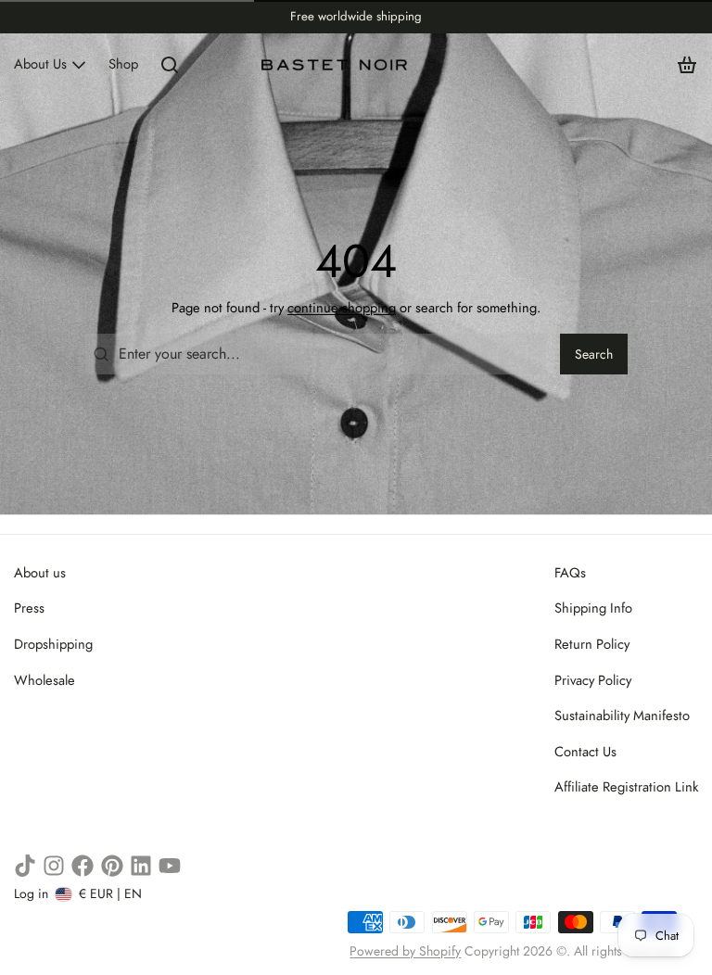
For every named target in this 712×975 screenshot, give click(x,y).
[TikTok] (25, 866)
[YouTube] (170, 866)
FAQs (570, 573)
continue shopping (341, 308)
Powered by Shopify (405, 951)
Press (29, 608)
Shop (123, 64)
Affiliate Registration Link (626, 787)
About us (40, 573)
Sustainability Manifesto (622, 715)
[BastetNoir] (335, 65)
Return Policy (591, 644)
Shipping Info (593, 608)
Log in (31, 893)
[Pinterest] (112, 866)
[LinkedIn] (141, 866)
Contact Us (585, 751)
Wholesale (44, 680)
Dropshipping (53, 644)
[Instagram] (54, 866)
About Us (40, 64)
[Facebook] (82, 866)
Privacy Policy (592, 680)
